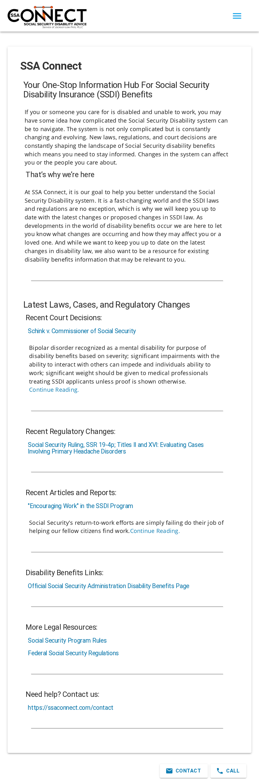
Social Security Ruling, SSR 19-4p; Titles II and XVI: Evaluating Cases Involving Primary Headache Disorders (116, 448)
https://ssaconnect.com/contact (70, 708)
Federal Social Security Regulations (73, 653)
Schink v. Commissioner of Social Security (82, 331)
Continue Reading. (54, 389)
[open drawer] (237, 16)
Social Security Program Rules (67, 641)
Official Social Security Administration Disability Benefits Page (108, 586)
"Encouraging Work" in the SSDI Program (80, 506)
